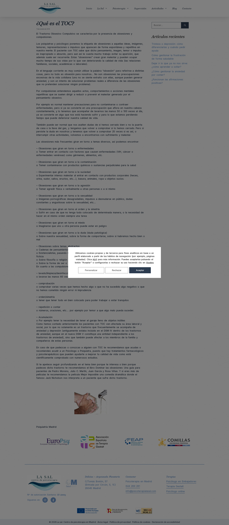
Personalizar (91, 270)
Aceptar (140, 270)
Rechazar (116, 270)
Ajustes (150, 262)
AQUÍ (95, 259)
